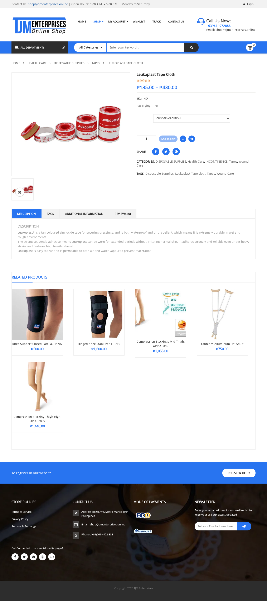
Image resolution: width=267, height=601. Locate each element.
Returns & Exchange (23, 526)
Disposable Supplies (159, 173)
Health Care (37, 63)
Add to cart (168, 139)
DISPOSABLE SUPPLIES (69, 63)
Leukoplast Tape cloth (190, 173)
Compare (191, 139)
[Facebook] (15, 556)
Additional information (84, 214)
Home (15, 63)
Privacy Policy (19, 519)
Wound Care (225, 173)
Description (26, 214)
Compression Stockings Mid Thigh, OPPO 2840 (161, 344)
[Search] (191, 47)
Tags (50, 214)
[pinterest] (33, 556)
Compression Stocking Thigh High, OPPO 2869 (37, 419)
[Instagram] (42, 556)
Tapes (96, 63)
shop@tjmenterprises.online (48, 4)
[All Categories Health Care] (92, 47)
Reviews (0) (123, 214)
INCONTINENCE (217, 161)
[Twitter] (24, 556)
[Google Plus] (51, 556)
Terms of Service (21, 512)
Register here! (239, 473)
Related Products (29, 277)
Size (140, 116)
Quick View (37, 306)
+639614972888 (218, 26)
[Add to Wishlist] (183, 139)
